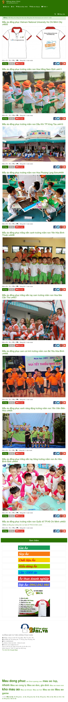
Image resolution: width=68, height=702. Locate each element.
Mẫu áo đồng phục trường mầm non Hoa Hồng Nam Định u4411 (32, 69)
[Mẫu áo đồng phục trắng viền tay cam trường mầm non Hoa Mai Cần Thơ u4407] (34, 320)
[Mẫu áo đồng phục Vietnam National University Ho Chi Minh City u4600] (34, 42)
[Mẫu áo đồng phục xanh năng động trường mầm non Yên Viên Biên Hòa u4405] (34, 431)
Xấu (12, 63)
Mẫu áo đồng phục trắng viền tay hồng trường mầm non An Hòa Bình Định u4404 (32, 460)
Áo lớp (37, 697)
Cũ (13, 6)
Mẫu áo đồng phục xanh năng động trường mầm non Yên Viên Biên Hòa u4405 (33, 409)
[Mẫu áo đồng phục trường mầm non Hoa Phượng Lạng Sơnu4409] (34, 198)
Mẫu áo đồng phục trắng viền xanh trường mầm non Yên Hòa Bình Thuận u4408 (33, 233)
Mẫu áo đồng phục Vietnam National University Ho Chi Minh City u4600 (32, 23)
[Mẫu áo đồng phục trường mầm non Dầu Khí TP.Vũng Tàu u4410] (34, 144)
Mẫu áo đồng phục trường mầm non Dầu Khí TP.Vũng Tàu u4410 (32, 124)
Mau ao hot (37, 689)
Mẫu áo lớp (50, 697)
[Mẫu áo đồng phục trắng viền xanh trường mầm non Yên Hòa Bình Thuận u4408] (34, 261)
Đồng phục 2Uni (13, 2)
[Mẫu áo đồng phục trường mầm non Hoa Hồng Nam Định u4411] (34, 92)
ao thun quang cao (34, 681)
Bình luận (20, 63)
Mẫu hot (6, 6)
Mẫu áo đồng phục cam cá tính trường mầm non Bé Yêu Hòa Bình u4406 (33, 352)
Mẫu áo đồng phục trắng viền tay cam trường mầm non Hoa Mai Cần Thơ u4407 (32, 296)
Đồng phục (43, 697)
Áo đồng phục (18, 697)
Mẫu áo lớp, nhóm (22, 6)
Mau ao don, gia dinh (38, 685)
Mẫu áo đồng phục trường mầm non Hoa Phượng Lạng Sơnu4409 (33, 172)
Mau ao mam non (57, 685)
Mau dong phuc (14, 680)
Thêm (45, 6)
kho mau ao (11, 689)
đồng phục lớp (31, 697)
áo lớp (24, 697)
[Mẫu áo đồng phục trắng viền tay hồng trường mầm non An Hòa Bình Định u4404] (34, 487)
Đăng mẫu (62, 14)
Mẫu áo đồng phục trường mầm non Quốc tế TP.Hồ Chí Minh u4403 (34, 521)
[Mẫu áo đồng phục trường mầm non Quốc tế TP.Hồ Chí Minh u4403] (34, 524)
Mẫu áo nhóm (58, 697)
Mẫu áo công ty (35, 6)
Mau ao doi (48, 689)
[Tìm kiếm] (55, 14)
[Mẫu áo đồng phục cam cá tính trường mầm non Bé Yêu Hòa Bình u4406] (34, 376)
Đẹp (6, 63)
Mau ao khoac (26, 689)
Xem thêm (34, 540)
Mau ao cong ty (18, 685)
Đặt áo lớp (13, 698)
